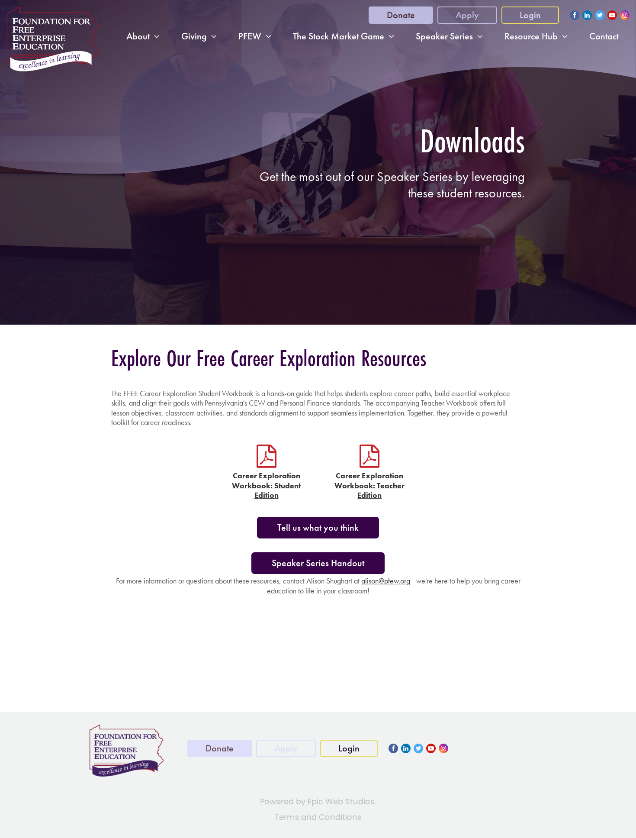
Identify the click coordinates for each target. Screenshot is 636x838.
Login (530, 15)
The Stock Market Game (338, 36)
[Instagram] (625, 15)
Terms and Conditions (318, 817)
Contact (604, 36)
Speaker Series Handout (318, 563)
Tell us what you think (318, 527)
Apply (467, 15)
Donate (401, 15)
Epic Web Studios (341, 801)
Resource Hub (531, 36)
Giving (194, 36)
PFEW (249, 36)
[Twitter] (599, 15)
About (138, 36)
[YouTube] (612, 15)
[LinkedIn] (587, 15)
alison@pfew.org (385, 581)
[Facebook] (574, 15)
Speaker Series (444, 36)
